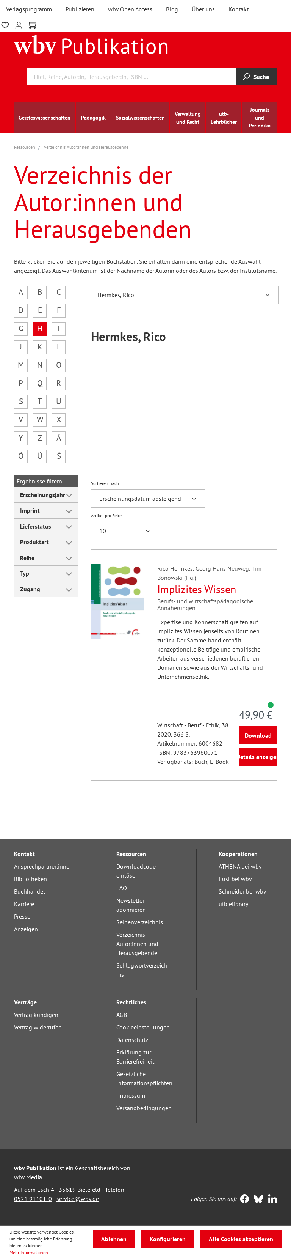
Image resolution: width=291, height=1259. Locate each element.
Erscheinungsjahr (42, 495)
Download (258, 735)
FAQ (121, 888)
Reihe (27, 558)
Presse (22, 916)
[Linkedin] (270, 1200)
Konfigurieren (168, 1239)
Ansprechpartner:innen (43, 866)
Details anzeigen (258, 756)
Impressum (130, 1095)
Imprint (30, 510)
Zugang (30, 589)
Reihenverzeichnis (139, 922)
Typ (24, 573)
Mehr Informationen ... (31, 1252)
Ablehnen (114, 1239)
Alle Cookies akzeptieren (241, 1239)
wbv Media (28, 1177)
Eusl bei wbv (235, 879)
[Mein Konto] (19, 24)
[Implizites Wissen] (117, 601)
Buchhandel (29, 891)
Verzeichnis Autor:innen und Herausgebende (137, 944)
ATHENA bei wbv (240, 866)
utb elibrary (233, 904)
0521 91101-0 (33, 1198)
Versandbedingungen (144, 1108)
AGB (121, 1014)
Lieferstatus (35, 526)
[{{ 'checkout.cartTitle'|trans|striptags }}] (32, 25)
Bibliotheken (30, 879)
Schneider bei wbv (242, 891)
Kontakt (238, 9)
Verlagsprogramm (29, 9)
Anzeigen (26, 929)
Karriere (24, 904)
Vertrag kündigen (36, 1014)
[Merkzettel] (5, 24)
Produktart (34, 542)
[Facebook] (242, 1200)
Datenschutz (132, 1039)
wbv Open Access (130, 9)
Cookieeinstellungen (143, 1027)
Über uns (203, 9)
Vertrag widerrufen (38, 1027)
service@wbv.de (77, 1198)
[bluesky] (256, 1200)
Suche (261, 76)
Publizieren (80, 9)
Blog (172, 9)
